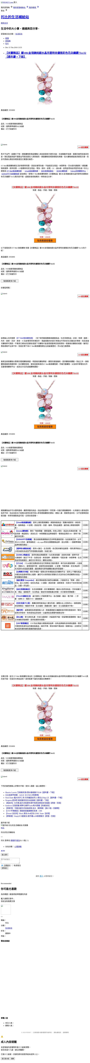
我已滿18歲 (5, 1058)
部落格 (8, 41)
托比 (2, 828)
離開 (12, 1058)
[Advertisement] (45, 317)
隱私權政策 (57, 1032)
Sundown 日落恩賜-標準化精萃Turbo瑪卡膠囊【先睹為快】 (27, 805)
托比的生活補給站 (15, 17)
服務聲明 (66, 1032)
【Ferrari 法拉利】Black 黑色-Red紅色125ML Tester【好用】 (28, 813)
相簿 (7, 38)
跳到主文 (4, 23)
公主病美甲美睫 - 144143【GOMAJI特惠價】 (22, 795)
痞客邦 (13, 840)
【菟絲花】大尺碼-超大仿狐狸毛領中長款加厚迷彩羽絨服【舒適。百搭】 (33, 803)
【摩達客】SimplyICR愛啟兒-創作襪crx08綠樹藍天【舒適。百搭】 (30, 816)
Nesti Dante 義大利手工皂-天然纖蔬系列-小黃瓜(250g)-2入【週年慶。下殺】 (34, 798)
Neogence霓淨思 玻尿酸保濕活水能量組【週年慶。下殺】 (27, 800)
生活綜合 (18, 34)
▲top (3, 850)
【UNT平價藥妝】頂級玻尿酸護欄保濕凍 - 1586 (23, 811)
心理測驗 (18, 847)
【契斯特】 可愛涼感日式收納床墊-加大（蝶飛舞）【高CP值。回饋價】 (32, 808)
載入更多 (4, 855)
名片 (7, 44)
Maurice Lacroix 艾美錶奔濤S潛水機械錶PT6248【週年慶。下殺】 (30, 792)
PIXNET (28, 1032)
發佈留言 (4, 868)
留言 (18, 840)
